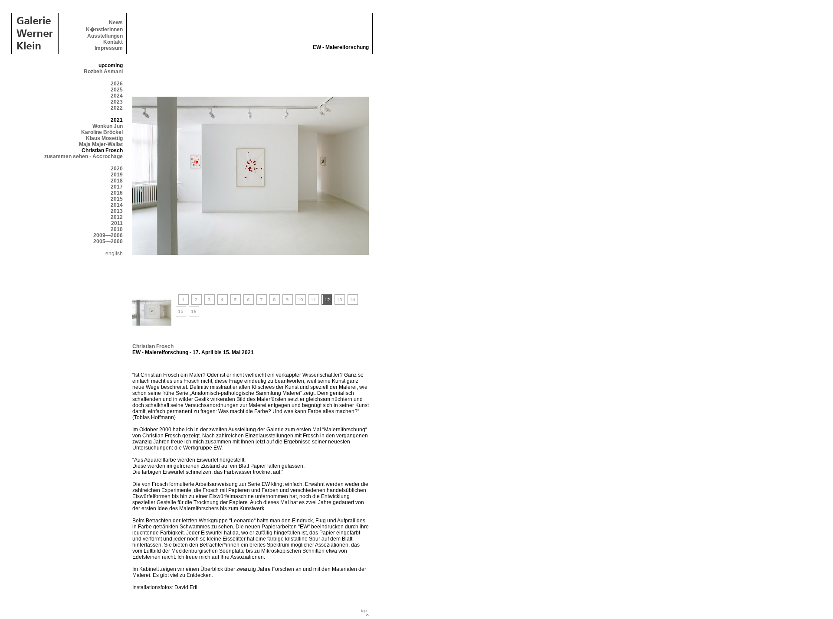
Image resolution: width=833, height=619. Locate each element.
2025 (117, 90)
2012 (117, 217)
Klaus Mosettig (104, 138)
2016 (117, 193)
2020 (117, 169)
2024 (117, 96)
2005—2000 (108, 241)
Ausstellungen (105, 36)
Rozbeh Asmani (103, 71)
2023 (117, 102)
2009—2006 (108, 235)
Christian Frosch (153, 346)
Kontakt (113, 42)
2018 (117, 181)
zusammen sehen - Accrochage (83, 156)
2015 (117, 199)
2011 (117, 223)
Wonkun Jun (107, 126)
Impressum (109, 48)
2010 (117, 229)
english (114, 254)
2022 (117, 108)
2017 (117, 187)
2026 (117, 84)
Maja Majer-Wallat (101, 144)
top (364, 611)
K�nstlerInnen (104, 29)
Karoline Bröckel (102, 132)
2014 (117, 205)
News (116, 23)
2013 (117, 211)
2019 (117, 175)
